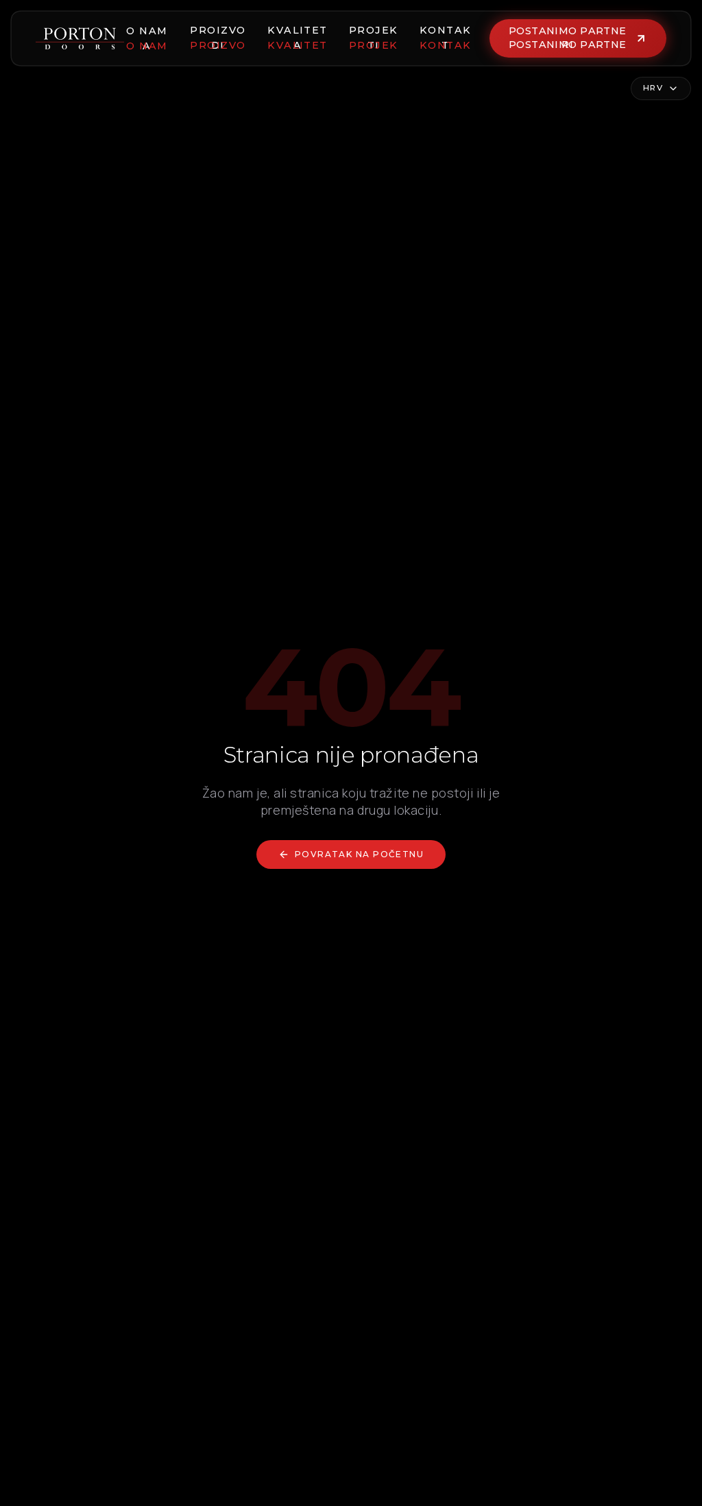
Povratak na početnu (359, 854)
